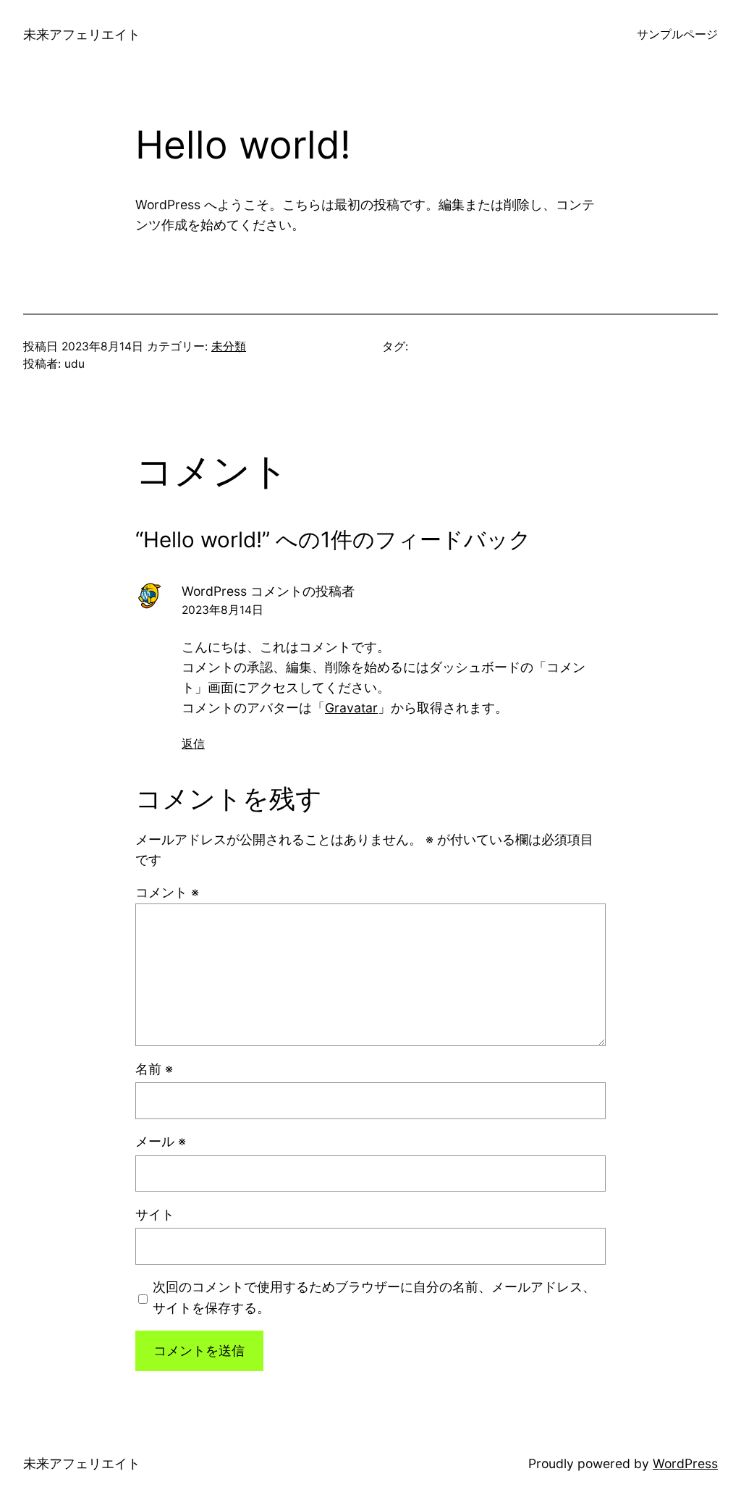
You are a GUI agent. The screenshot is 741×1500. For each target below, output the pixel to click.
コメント (167, 892)
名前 (154, 1068)
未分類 (228, 346)
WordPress (685, 1463)
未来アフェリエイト (81, 34)
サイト (154, 1214)
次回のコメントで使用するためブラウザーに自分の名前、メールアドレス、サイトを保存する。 (374, 1297)
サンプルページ (677, 34)
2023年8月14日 (222, 610)
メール (160, 1141)
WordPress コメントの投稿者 (268, 591)
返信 (193, 744)
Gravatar (351, 707)
